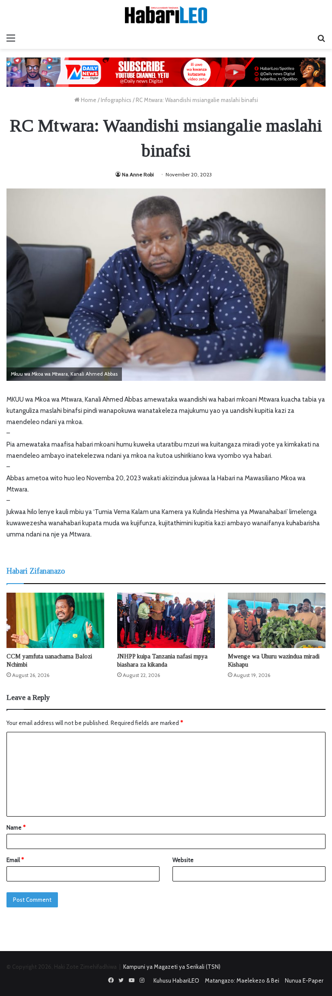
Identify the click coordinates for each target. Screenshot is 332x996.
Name (16, 827)
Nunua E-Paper (304, 980)
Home (88, 99)
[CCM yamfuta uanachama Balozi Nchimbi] (55, 620)
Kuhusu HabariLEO (176, 980)
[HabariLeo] (166, 14)
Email (15, 859)
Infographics (116, 99)
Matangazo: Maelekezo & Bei (242, 980)
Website (183, 859)
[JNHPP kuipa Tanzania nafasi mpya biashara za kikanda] (166, 620)
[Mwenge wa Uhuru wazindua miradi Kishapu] (277, 620)
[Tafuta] (321, 38)
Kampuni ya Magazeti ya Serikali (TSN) (171, 966)
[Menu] (10, 38)
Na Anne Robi (138, 174)
